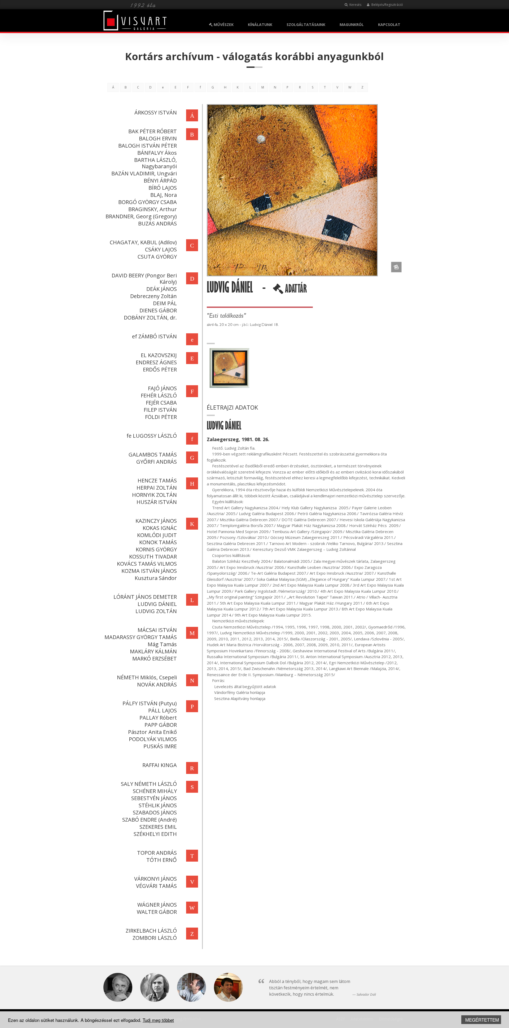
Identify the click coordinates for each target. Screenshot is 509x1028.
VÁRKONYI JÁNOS (155, 878)
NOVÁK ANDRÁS (157, 684)
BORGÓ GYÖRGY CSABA (147, 202)
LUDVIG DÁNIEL (157, 604)
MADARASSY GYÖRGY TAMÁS (140, 637)
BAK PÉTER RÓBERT (152, 131)
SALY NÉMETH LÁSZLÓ (149, 783)
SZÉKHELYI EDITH (155, 834)
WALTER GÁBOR (157, 911)
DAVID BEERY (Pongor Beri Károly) (144, 278)
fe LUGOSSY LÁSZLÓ (151, 435)
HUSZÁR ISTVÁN (157, 502)
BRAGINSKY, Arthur (152, 209)
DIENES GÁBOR (158, 310)
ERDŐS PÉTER (160, 369)
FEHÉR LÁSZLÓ (159, 395)
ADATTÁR (295, 290)
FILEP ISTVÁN (160, 409)
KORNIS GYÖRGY (156, 549)
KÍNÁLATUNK (260, 24)
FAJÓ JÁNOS (162, 388)
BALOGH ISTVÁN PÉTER (147, 145)
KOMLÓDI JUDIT (157, 535)
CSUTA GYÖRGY (157, 256)
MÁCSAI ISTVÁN (157, 629)
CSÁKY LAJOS (161, 249)
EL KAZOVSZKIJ (159, 355)
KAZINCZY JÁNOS (156, 520)
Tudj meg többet (158, 1020)
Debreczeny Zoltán (153, 296)
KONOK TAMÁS (158, 542)
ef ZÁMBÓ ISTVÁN (154, 336)
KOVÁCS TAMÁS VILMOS (147, 563)
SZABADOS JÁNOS (155, 812)
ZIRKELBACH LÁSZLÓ (151, 930)
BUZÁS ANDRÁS (157, 223)
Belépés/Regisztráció (387, 4)
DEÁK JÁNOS (161, 289)
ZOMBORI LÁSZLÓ (155, 937)
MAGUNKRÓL (352, 24)
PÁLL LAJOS (162, 710)
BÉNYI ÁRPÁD (160, 180)
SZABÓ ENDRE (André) (149, 819)
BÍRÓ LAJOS (162, 187)
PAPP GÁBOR (160, 724)
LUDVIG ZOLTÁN (156, 611)
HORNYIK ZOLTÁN (154, 494)
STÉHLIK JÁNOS (158, 805)
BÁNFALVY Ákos (157, 152)
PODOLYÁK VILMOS (153, 739)
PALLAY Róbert (158, 717)
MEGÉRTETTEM (482, 1019)
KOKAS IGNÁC (160, 527)
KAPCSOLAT (389, 24)
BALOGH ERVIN (158, 138)
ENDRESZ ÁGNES (156, 362)
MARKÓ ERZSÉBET (154, 658)
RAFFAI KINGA (159, 765)
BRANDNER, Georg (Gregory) (141, 216)
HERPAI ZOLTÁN (157, 487)
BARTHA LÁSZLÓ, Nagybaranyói (155, 163)
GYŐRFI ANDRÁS (156, 461)
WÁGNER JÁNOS (157, 904)
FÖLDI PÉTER (161, 416)
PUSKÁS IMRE (160, 746)
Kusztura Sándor (156, 578)
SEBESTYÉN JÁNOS (154, 798)
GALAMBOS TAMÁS (153, 454)
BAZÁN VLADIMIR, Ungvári (144, 173)
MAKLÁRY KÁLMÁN (153, 651)
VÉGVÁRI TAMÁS (156, 885)
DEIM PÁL (165, 303)
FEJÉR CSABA (161, 402)
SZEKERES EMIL (158, 826)
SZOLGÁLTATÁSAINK (306, 24)
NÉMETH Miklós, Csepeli (147, 677)
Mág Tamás (162, 644)
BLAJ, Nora (163, 194)
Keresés (355, 4)
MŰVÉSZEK (223, 24)
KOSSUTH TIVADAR (153, 556)
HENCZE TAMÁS (157, 480)
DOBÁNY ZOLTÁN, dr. (150, 317)
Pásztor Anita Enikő (152, 731)
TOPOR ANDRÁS (157, 852)
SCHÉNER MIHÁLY (155, 791)
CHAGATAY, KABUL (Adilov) (143, 242)
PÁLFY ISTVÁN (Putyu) (149, 703)
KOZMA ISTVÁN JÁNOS (149, 570)
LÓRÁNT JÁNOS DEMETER (145, 596)
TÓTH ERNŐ (161, 859)
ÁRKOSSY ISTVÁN (155, 112)
